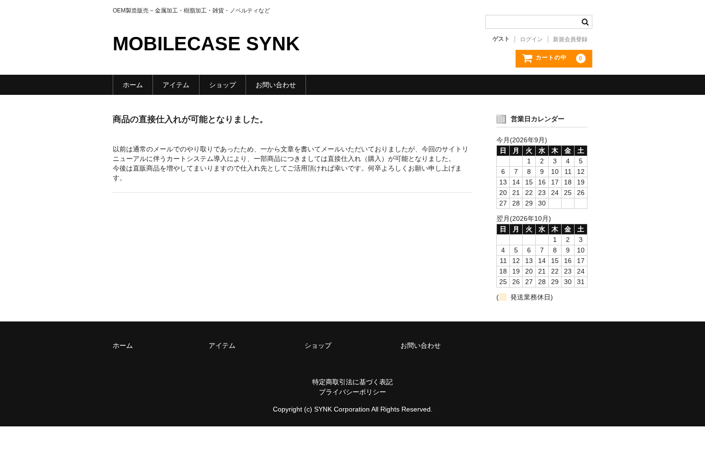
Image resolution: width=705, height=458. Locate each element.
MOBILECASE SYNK (206, 43)
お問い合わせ (276, 85)
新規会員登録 (570, 39)
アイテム (176, 85)
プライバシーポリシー (352, 392)
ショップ (222, 85)
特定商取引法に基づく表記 (352, 382)
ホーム (133, 85)
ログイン (531, 39)
